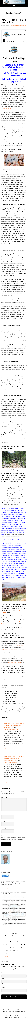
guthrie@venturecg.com (10, 649)
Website (3, 828)
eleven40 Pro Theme (18, 1009)
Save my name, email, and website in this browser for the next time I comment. (13, 838)
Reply (5, 748)
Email (3, 821)
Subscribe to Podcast (14, 662)
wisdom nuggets (12, 680)
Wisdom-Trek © (14, 2)
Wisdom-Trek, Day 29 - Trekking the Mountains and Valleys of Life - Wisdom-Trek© (14, 758)
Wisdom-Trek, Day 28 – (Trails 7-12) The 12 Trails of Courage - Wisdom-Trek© (14, 725)
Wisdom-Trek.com (6, 108)
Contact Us (20, 645)
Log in (23, 1011)
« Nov (6, 956)
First (2, 978)
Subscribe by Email (6, 888)
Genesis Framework (8, 1011)
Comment (4, 797)
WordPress (18, 1011)
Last (2, 983)
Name (3, 814)
